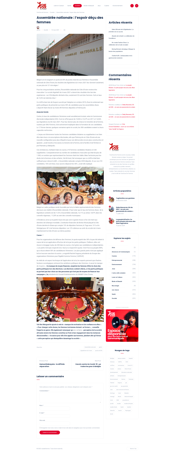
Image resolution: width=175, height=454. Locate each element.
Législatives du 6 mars (86, 350)
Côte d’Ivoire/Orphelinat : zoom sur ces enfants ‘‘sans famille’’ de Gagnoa (121, 126)
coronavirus (121, 365)
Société (77, 6)
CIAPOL (120, 362)
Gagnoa (120, 382)
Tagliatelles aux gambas (125, 198)
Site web (42, 420)
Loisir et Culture (59, 6)
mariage (112, 396)
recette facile (113, 407)
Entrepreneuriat (117, 260)
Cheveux (112, 362)
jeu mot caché (113, 386)
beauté (131, 358)
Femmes (131, 379)
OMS (117, 400)
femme (123, 379)
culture (119, 369)
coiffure (112, 365)
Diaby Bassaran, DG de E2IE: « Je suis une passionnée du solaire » (122, 107)
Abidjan (112, 358)
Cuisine (106, 6)
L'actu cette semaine (118, 273)
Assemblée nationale (90, 347)
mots (111, 400)
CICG (127, 362)
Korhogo (112, 393)
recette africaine (128, 403)
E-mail (41, 413)
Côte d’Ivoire (128, 369)
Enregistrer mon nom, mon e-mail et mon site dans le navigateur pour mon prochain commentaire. (70, 428)
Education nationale (126, 372)
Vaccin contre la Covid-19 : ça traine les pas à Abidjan (88, 365)
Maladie (126, 393)
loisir (119, 393)
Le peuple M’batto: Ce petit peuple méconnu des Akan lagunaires (122, 87)
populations (125, 400)
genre (100, 347)
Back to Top (133, 448)
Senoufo (112, 410)
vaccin (120, 410)
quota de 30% (98, 350)
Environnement (117, 6)
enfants (112, 375)
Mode (119, 396)
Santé (69, 6)
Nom (41, 405)
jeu (126, 382)
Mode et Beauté (89, 6)
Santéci (129, 407)
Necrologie (115, 286)
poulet (111, 403)
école (111, 414)
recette (119, 403)
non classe (115, 290)
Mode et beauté (129, 396)
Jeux (99, 6)
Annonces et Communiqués (121, 252)
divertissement (114, 372)
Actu (113, 247)
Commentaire (44, 391)
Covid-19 (130, 365)
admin (38, 30)
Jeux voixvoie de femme (122, 389)
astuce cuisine (121, 358)
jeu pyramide (124, 386)
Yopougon (128, 410)
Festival (112, 382)
